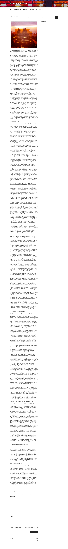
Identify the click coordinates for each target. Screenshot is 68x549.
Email (11, 516)
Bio (39, 9)
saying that (16, 69)
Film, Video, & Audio (17, 9)
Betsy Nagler (18, 4)
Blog (36, 9)
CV (43, 9)
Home (11, 9)
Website (11, 522)
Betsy (18, 16)
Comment (12, 496)
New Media (25, 9)
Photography (31, 9)
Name (11, 511)
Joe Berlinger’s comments (31, 71)
